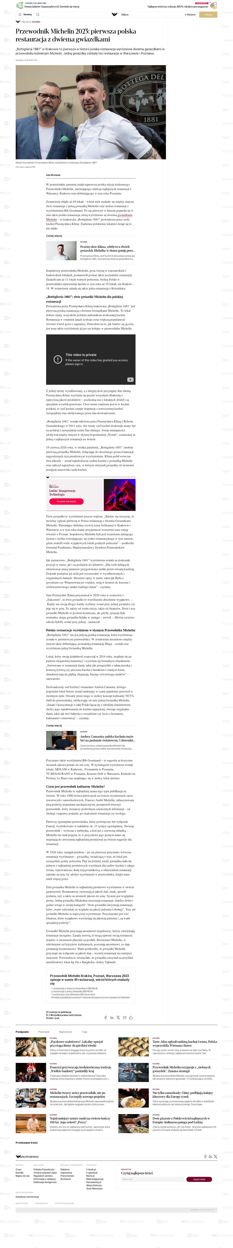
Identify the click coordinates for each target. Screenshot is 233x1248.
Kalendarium (41, 1203)
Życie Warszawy (94, 1188)
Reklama (65, 1169)
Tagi (84, 1031)
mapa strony (22, 1203)
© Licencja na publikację (58, 1012)
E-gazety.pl (91, 1172)
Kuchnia (36, 22)
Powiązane (22, 1031)
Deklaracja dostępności (45, 1182)
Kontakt (19, 1172)
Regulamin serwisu (43, 1176)
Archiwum (66, 1179)
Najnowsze (65, 1031)
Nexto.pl (90, 1176)
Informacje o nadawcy (45, 1179)
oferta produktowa (64, 1203)
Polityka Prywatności (44, 1169)
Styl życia (26, 22)
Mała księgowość (95, 1179)
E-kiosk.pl (91, 1169)
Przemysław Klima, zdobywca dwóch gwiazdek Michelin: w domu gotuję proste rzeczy (107, 249)
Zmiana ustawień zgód (45, 1172)
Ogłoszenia (66, 1172)
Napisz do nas (23, 1176)
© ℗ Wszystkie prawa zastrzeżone (63, 1015)
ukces (125, 14)
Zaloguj (208, 14)
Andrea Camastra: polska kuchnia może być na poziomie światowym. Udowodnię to (107, 738)
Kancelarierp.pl (93, 1182)
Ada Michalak (53, 175)
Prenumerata (67, 1176)
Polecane (44, 1031)
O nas (18, 1169)
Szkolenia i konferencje (27, 1197)
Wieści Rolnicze (94, 1185)
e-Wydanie (190, 14)
